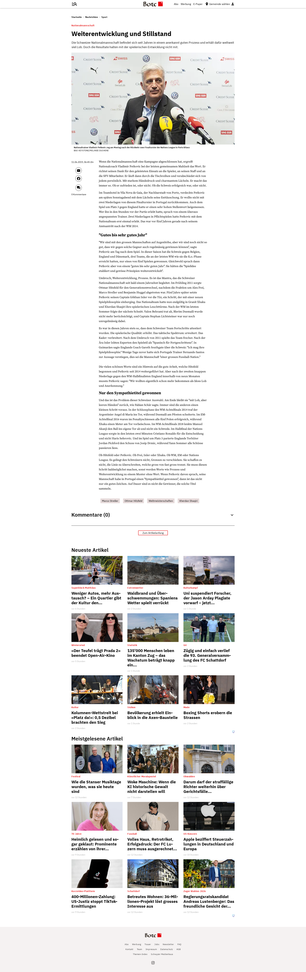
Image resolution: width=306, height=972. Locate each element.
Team (139, 949)
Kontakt (129, 949)
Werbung (186, 4)
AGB (178, 949)
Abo (176, 4)
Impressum (151, 949)
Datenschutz (166, 949)
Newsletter (168, 944)
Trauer (148, 944)
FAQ (179, 944)
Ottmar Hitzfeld (133, 500)
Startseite (76, 17)
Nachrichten (91, 17)
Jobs (156, 944)
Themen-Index (140, 954)
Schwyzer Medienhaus (162, 954)
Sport (104, 17)
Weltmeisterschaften (161, 500)
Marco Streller (110, 500)
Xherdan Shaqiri (188, 500)
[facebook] (87, 180)
